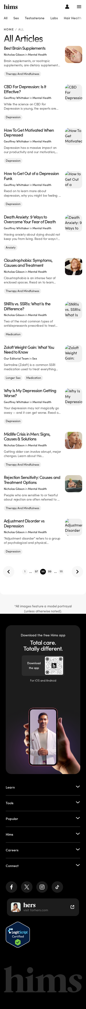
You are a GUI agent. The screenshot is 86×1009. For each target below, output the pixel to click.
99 (49, 571)
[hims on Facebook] (11, 887)
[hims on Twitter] (26, 887)
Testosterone (34, 18)
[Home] (11, 6)
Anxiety (11, 247)
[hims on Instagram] (42, 887)
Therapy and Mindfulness (22, 74)
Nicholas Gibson (14, 54)
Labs (54, 18)
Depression (13, 117)
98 (43, 571)
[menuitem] (5, 18)
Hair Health (72, 18)
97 (36, 571)
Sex (16, 18)
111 (61, 571)
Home (9, 29)
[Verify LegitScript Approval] (18, 935)
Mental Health (37, 54)
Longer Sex (13, 378)
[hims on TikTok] (57, 887)
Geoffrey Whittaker (16, 98)
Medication (13, 334)
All (5, 18)
